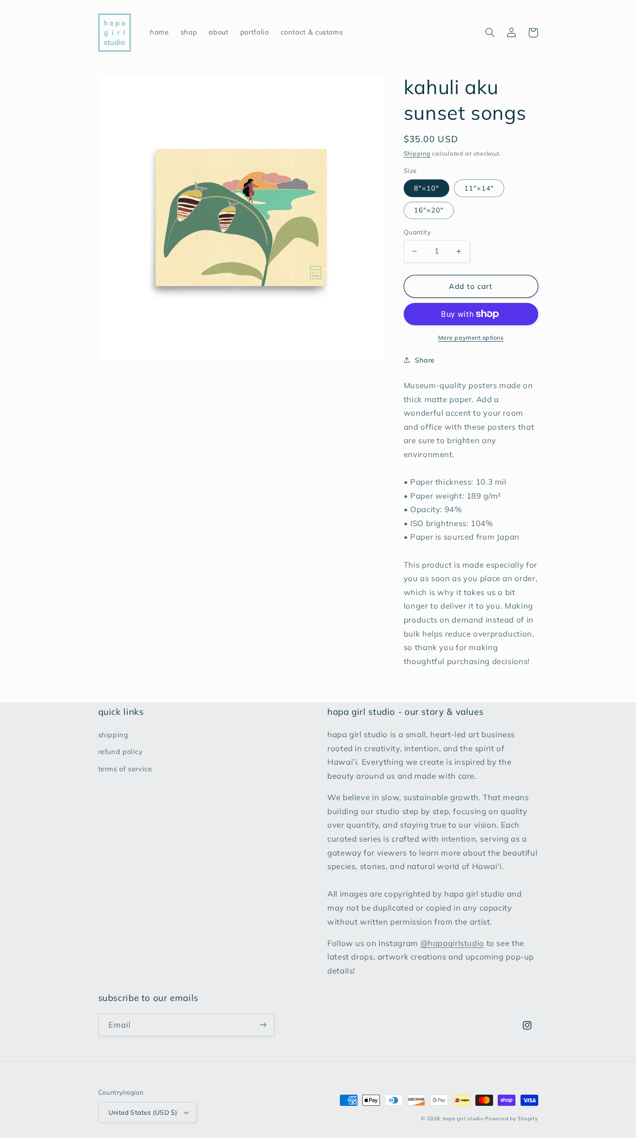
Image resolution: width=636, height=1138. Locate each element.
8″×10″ (426, 188)
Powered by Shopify (511, 1118)
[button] (490, 32)
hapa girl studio (463, 1118)
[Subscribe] (262, 1025)
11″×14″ (479, 188)
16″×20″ (429, 210)
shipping (113, 734)
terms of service (125, 768)
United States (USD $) (142, 1112)
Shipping (417, 153)
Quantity (417, 232)
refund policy (120, 751)
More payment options (471, 337)
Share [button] (425, 360)
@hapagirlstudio (452, 943)
